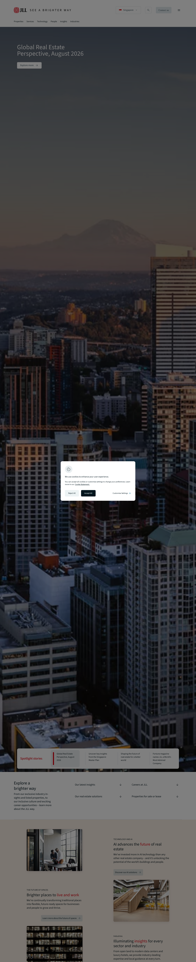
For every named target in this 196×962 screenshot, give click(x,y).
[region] (98, 481)
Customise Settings (122, 493)
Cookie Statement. (82, 484)
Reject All (72, 493)
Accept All (88, 493)
